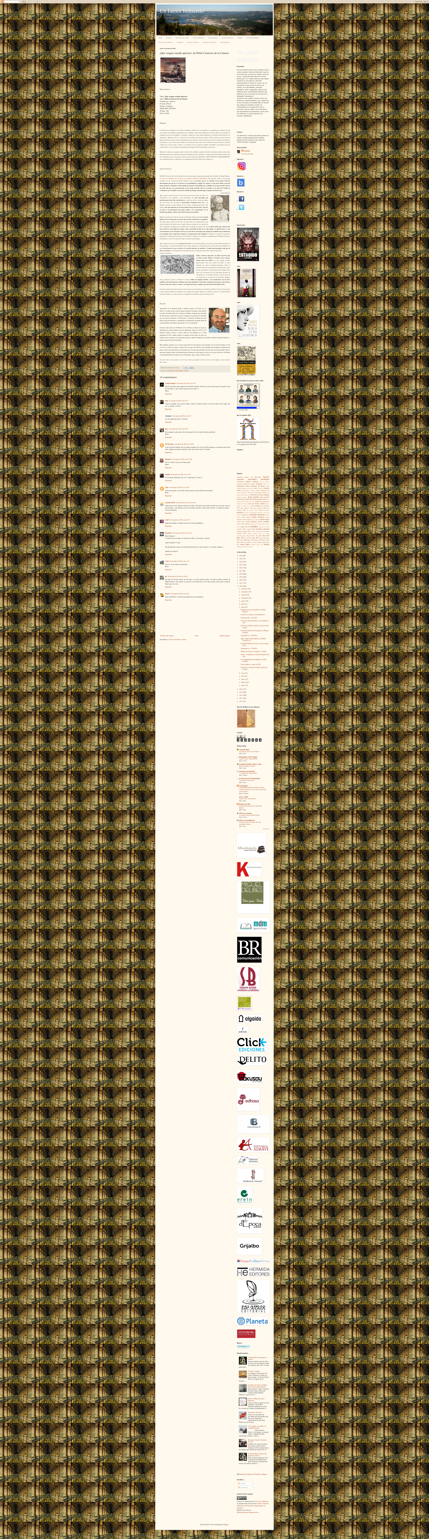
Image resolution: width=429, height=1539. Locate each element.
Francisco (247, 151)
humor (267, 501)
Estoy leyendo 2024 (259, 499)
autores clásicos (252, 481)
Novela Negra (213, 38)
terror (261, 544)
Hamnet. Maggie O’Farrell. (247, 766)
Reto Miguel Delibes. (249, 536)
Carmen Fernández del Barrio (255, 486)
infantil (239, 503)
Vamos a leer (249, 547)
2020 (241, 574)
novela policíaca (251, 521)
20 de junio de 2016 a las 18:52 (178, 576)
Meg (166, 401)
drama (238, 492)
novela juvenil (247, 519)
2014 (241, 692)
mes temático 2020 (260, 508)
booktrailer (240, 486)
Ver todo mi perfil (247, 154)
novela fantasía (246, 517)
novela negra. (241, 522)
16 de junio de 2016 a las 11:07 (181, 474)
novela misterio (255, 519)
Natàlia (167, 474)
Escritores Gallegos (209, 42)
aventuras (239, 484)
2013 (241, 695)
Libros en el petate (245, 813)
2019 (241, 577)
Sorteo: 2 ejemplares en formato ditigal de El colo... (255, 655)
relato (238, 527)
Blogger (226, 1524)
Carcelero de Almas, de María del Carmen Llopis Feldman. (257, 1386)
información (244, 503)
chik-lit (267, 486)
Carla (167, 561)
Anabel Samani (170, 383)
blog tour (266, 484)
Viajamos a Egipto (254, 1371)
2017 (241, 583)
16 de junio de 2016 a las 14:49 (186, 502)
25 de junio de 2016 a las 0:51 (179, 594)
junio (243, 607)
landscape (251, 504)
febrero (243, 682)
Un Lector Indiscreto (182, 10)
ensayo (248, 495)
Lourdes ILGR (170, 502)
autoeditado (170, 371)
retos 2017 (255, 538)
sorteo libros (245, 544)
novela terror (240, 524)
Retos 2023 (240, 542)
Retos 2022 (258, 540)
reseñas (186, 371)
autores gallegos (264, 481)
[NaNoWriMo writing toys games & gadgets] (253, 408)
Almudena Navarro (243, 477)
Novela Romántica (252, 38)
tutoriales (243, 547)
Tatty (167, 487)
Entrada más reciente (166, 636)
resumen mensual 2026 (254, 533)
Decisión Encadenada (200, 178)
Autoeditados (225, 42)
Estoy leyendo (253, 497)
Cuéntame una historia (247, 771)
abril (243, 676)
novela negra (264, 519)
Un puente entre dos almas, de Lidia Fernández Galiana (250, 823)
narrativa (240, 512)
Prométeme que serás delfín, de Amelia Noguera (253, 611)
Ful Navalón (169, 444)
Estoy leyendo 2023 (246, 499)
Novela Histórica (198, 38)
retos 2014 (265, 536)
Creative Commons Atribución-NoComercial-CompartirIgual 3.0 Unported (253, 1505)
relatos (243, 527)
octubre (243, 595)
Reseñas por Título (182, 38)
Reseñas (169, 38)
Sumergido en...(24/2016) (249, 648)
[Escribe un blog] (186, 368)
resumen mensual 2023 (243, 531)
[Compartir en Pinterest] (193, 368)
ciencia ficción (241, 488)
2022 (241, 568)
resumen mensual (262, 529)
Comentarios (244, 1487)
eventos (257, 501)
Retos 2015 (240, 538)
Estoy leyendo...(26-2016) (249, 618)
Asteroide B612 (244, 749)
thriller (266, 544)
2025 (241, 559)
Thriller (240, 38)
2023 (241, 565)
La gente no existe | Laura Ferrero (249, 751)
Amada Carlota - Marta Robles (248, 759)
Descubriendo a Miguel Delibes (251, 490)
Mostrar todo (266, 829)
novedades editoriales (257, 514)
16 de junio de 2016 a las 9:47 (181, 416)
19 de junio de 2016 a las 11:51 (179, 561)
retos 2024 (247, 542)
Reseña (247, 527)
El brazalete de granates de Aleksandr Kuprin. (250, 807)
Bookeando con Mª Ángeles (248, 757)
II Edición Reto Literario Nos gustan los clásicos (257, 1455)
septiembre (244, 598)
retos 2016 (248, 538)
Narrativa (180, 42)
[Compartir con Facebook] (191, 368)
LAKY (167, 520)
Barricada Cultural (249, 484)
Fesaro (167, 593)
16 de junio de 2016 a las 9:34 (185, 383)
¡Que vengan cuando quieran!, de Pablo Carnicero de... (253, 639)
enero (243, 685)
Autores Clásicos (193, 42)
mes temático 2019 (247, 508)
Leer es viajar (243, 797)
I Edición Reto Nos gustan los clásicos (257, 1358)
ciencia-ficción (250, 488)
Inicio (160, 38)
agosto (243, 601)
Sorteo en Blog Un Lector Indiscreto (256, 1400)
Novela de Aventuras (165, 42)
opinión (247, 524)
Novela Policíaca (227, 38)
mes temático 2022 (252, 510)
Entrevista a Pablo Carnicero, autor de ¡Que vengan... (254, 627)
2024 (241, 562)
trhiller (238, 547)
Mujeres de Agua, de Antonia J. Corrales (253, 651)
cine (255, 488)
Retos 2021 (250, 540)
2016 (241, 586)
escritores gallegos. (242, 497)
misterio (261, 510)
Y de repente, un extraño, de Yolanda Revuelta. (257, 1427)
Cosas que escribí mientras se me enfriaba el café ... (255, 622)
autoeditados (240, 482)
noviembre (244, 592)
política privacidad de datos (261, 524)
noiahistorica (245, 515)
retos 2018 (263, 538)
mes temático (256, 506)
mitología (266, 510)
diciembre (244, 589)
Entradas (242, 1483)
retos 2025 (253, 542)
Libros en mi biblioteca (247, 820)
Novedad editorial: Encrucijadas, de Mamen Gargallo (254, 631)
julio (243, 604)
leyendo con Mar (244, 804)
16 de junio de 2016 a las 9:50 (178, 429)
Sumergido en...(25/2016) (249, 635)
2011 (241, 701)
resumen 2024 (241, 529)
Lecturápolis (243, 786)
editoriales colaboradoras (247, 492)
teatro (257, 544)
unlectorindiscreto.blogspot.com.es (248, 1512)
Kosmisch (168, 533)
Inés (166, 429)
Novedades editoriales (255, 1412)
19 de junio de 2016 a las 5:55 (181, 533)
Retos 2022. (265, 540)
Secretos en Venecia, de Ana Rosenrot (253, 614)
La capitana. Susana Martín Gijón (249, 815)
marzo (243, 679)
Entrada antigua (225, 636)
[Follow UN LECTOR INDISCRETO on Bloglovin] (243, 1348)
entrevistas (254, 495)
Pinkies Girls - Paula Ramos (247, 799)
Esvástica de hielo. (249, 501)
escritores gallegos (263, 495)
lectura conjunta (260, 503)
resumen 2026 (250, 529)
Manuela (168, 459)
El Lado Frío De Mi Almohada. (249, 778)
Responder (168, 394)
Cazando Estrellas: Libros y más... (250, 764)
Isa (166, 576)
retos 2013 (259, 536)
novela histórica (178, 371)
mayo (243, 673)
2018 (241, 580)
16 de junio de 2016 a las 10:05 (184, 444)
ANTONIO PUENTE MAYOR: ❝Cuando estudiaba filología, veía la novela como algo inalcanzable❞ (252, 789)
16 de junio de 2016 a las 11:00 (182, 459)
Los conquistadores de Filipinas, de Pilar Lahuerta (253, 660)
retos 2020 (243, 540)
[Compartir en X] (189, 368)
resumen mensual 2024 (257, 531)
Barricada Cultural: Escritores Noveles (257, 1441)
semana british (261, 542)
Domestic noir (265, 490)
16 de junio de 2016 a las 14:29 (179, 487)
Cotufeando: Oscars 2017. (247, 780)
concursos (260, 488)
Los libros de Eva (246, 506)
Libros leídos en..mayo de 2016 (251, 664)
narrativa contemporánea (250, 512)
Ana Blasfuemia (256, 477)
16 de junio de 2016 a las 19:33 (180, 520)
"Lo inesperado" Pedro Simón (248, 773)
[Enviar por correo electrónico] (184, 368)
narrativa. (260, 512)
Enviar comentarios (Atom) (177, 639)
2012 (241, 698)
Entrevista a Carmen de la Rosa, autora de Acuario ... (254, 668)
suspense (253, 544)
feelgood (262, 501)
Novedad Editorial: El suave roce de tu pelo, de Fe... (255, 644)
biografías (259, 484)
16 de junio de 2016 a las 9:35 (178, 401)
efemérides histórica (261, 493)
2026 (241, 556)
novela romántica (263, 521)
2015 (241, 689)
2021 (241, 571)
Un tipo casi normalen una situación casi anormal (176, 178)
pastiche (252, 524)
